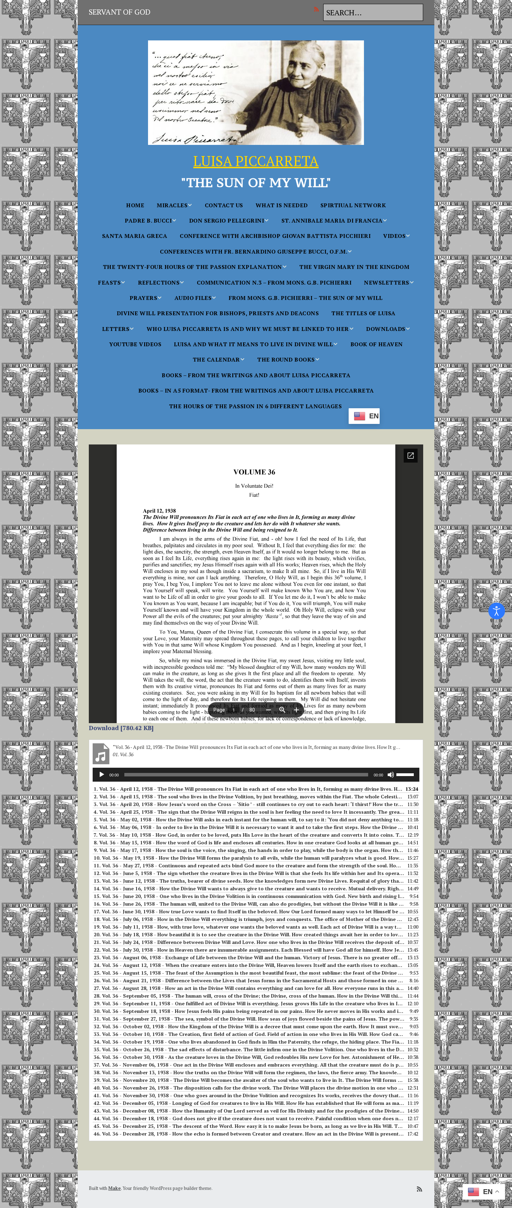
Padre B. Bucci (148, 220)
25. (249, 972)
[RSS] (318, 9)
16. (249, 903)
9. (249, 850)
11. (249, 865)
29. (249, 1003)
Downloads (385, 329)
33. (249, 1034)
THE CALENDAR (216, 359)
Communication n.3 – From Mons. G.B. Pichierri (274, 282)
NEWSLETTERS (386, 282)
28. (249, 995)
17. (249, 911)
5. (249, 819)
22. (249, 949)
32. (249, 1026)
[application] (256, 775)
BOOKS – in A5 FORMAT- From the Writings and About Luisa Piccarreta (256, 390)
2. (249, 796)
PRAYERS (143, 298)
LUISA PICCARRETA (256, 161)
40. (249, 1087)
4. (249, 811)
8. (249, 842)
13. (249, 880)
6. (249, 827)
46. (249, 1133)
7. (249, 834)
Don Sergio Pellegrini (226, 220)
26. (249, 980)
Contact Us (224, 205)
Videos (394, 236)
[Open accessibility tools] (496, 611)
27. (249, 988)
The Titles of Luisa (363, 313)
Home (135, 205)
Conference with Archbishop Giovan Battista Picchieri (275, 236)
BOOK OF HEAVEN (376, 344)
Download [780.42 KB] (121, 728)
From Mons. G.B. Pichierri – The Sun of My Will (306, 298)
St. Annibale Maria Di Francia (332, 220)
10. (249, 857)
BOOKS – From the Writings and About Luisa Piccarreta (256, 375)
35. (249, 1049)
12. (249, 873)
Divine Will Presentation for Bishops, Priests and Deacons (218, 313)
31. (249, 1018)
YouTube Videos (135, 344)
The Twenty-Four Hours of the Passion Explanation (192, 267)
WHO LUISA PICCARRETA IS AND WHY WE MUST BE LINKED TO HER (248, 329)
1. (249, 788)
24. (249, 965)
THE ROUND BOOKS (286, 359)
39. (249, 1080)
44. (249, 1118)
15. (249, 896)
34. (249, 1041)
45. (249, 1126)
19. (249, 926)
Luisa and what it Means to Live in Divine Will (253, 344)
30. (249, 1011)
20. (249, 934)
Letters (116, 329)
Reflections (159, 282)
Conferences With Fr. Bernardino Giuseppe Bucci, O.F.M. (253, 251)
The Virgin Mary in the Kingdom (354, 267)
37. (249, 1064)
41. (249, 1095)
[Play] (101, 774)
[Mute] (390, 774)
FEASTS (109, 282)
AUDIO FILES (193, 298)
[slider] (406, 774)
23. (249, 957)
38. (249, 1072)
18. (249, 919)
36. (249, 1057)
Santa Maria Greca (135, 236)
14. (249, 888)
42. (249, 1103)
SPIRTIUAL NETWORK (353, 205)
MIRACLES (172, 205)
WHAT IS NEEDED (282, 205)
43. (249, 1110)
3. (249, 804)
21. (249, 942)
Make (114, 1188)
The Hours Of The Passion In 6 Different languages (255, 406)
